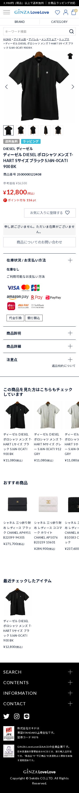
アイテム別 (20, 39)
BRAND (20, 22)
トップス (64, 39)
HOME (7, 39)
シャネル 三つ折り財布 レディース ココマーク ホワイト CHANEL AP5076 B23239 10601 (48, 532)
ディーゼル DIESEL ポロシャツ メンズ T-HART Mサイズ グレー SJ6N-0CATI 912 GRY (48, 444)
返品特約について (64, 365)
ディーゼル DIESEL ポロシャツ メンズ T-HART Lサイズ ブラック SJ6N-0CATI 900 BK (17, 444)
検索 (71, 31)
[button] (73, 87)
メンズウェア (48, 39)
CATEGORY (59, 22)
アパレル (34, 39)
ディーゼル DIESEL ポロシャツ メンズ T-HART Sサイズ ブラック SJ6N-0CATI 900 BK (17, 630)
